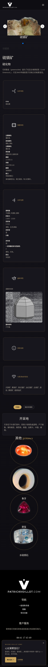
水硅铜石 (24, 555)
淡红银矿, (30, 387)
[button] (5, 26)
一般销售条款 (24, 606)
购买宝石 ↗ (10, 660)
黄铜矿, (11, 390)
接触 (24, 609)
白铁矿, (37, 387)
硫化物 (6, 64)
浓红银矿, (22, 387)
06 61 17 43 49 (24, 637)
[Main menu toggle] (43, 5)
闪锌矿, (9, 387)
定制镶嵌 (20, 660)
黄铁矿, (15, 387)
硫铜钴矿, (18, 390)
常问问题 (24, 613)
